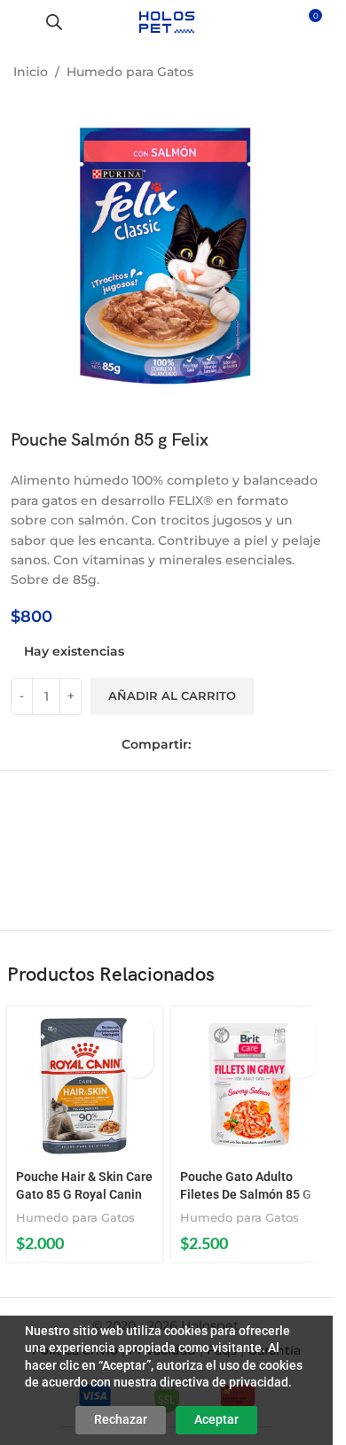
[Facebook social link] (205, 745)
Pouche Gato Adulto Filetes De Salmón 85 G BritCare (245, 1193)
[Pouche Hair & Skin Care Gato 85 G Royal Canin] (84, 1084)
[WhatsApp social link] (254, 745)
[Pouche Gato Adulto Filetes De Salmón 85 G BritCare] (248, 1084)
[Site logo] (166, 21)
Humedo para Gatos (130, 72)
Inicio (30, 72)
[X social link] (229, 745)
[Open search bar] (54, 21)
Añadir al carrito (172, 695)
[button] (137, 1031)
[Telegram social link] (279, 745)
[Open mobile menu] (20, 22)
